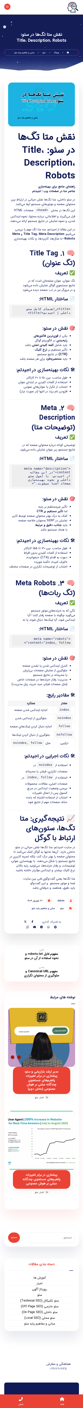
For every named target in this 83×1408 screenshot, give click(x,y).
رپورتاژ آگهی (39, 1289)
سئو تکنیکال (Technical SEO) (39, 1300)
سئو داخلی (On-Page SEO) (40, 1312)
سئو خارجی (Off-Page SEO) (39, 1306)
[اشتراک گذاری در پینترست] (55, 927)
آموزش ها (39, 1278)
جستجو (14, 1237)
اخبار (42, 1097)
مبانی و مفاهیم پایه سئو (43, 908)
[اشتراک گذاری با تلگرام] (41, 927)
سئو (62, 908)
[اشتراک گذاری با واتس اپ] (48, 927)
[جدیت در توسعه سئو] (72, 7)
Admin (61, 901)
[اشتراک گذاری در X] (25, 921)
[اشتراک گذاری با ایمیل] (34, 927)
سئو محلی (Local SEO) (39, 1318)
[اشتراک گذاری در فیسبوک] (32, 921)
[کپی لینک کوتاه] (27, 927)
